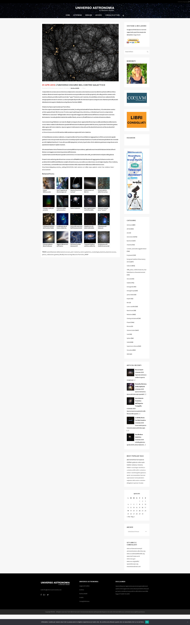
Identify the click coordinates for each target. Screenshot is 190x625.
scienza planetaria (139, 478)
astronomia (131, 460)
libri (128, 302)
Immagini (129, 286)
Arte (128, 233)
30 (142, 514)
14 (136, 507)
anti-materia (75, 252)
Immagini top (130, 290)
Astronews (55, 88)
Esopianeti (130, 255)
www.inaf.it (130, 556)
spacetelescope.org (132, 564)
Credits (81, 597)
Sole (128, 334)
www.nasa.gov (131, 559)
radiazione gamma (53, 254)
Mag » (133, 516)
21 (136, 510)
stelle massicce (135, 480)
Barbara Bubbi (75, 88)
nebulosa (134, 465)
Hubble (129, 283)
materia (102, 252)
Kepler (129, 298)
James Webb (130, 294)
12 (131, 507)
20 (134, 510)
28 (136, 514)
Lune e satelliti (131, 306)
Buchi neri (129, 241)
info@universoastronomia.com (52, 590)
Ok (147, 622)
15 (139, 507)
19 (131, 510)
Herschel (129, 279)
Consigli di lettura (84, 601)
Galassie (60, 88)
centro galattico (85, 252)
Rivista (129, 326)
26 (131, 514)
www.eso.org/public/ (133, 561)
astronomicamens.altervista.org (136, 551)
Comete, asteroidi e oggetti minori (136, 248)
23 (142, 510)
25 (128, 514)
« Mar (128, 516)
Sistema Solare (131, 330)
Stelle (128, 342)
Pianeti (129, 322)
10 (145, 504)
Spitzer (129, 338)
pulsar (44, 254)
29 (139, 514)
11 (128, 507)
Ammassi (129, 225)
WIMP (86, 254)
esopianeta (129, 480)
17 (145, 507)
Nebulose (129, 314)
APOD (128, 229)
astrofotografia (136, 472)
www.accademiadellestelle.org (136, 553)
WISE (128, 354)
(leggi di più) (136, 35)
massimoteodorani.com (134, 566)
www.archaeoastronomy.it (134, 548)
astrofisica (141, 467)
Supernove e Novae (132, 346)
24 (145, 510)
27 (134, 514)
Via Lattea (66, 88)
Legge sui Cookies (84, 586)
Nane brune (130, 310)
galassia (134, 462)
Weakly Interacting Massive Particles (72, 254)
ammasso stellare (135, 475)
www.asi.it (137, 556)
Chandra (129, 245)
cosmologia (96, 252)
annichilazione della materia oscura (58, 252)
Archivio (81, 590)
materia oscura (111, 252)
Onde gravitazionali (132, 318)
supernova (135, 483)
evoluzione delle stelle (133, 470)
